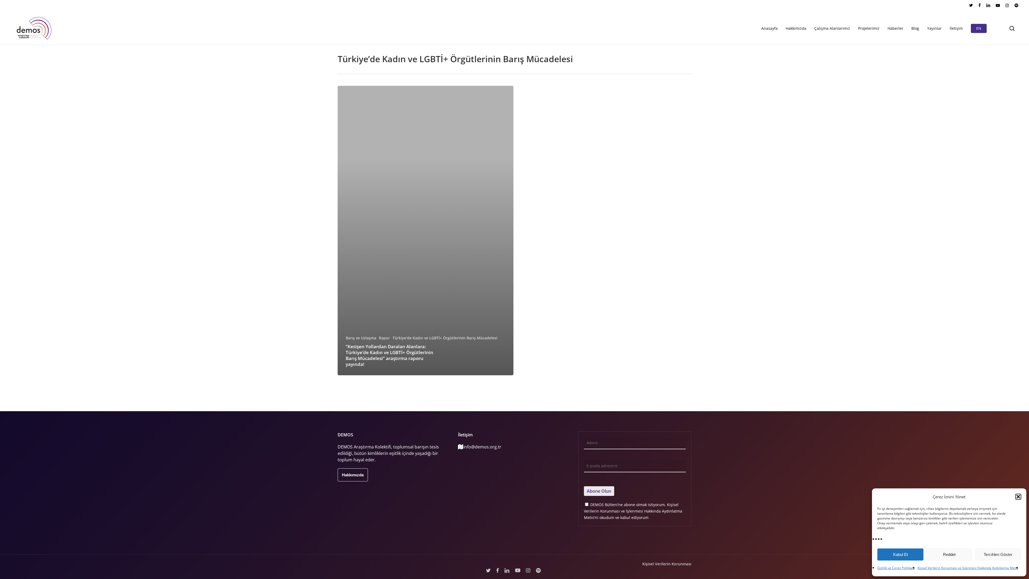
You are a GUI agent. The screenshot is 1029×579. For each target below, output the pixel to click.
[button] (1018, 496)
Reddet (949, 554)
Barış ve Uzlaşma (361, 337)
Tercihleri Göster (998, 554)
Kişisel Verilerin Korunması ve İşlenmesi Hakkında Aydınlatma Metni (968, 568)
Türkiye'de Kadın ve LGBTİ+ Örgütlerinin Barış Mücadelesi (445, 337)
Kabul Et (900, 554)
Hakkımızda (353, 475)
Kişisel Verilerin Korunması (666, 563)
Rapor (384, 337)
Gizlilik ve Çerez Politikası (896, 568)
